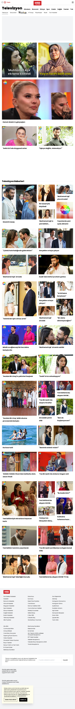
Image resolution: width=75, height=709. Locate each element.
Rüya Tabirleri (8, 642)
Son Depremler (56, 596)
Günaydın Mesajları (58, 613)
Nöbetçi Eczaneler (33, 610)
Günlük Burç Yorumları (34, 620)
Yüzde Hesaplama (33, 644)
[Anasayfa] (7, 592)
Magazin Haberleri (9, 606)
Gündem (27, 9)
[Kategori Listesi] (72, 2)
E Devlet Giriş (31, 617)
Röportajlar (38, 12)
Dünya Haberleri (8, 610)
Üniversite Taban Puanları (11, 640)
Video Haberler (8, 638)
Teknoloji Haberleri (9, 617)
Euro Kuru (30, 599)
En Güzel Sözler (8, 647)
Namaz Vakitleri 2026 (34, 606)
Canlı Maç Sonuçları (10, 633)
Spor (48, 9)
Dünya (42, 9)
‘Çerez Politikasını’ (23, 694)
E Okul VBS (31, 615)
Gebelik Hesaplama (34, 639)
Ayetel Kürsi (55, 606)
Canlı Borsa (31, 603)
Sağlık (59, 9)
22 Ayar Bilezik (8, 631)
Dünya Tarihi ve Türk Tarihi (11, 645)
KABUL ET (23, 699)
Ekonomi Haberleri (9, 601)
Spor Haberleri (8, 608)
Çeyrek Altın (55, 617)
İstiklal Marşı (31, 613)
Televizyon (12, 8)
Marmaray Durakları (34, 626)
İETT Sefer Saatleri (33, 637)
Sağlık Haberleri (8, 613)
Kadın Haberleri (8, 615)
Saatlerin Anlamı (57, 608)
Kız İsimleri (31, 631)
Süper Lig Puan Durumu (10, 635)
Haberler (6, 599)
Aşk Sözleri (55, 610)
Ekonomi (35, 9)
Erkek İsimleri (31, 628)
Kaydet (65, 660)
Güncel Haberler (8, 603)
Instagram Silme (57, 603)
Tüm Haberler (53, 12)
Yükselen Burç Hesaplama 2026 (37, 642)
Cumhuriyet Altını (9, 628)
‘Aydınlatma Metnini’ (10, 696)
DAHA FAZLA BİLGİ (10, 699)
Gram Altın (55, 615)
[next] (72, 60)
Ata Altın (6, 626)
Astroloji (54, 599)
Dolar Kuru (31, 596)
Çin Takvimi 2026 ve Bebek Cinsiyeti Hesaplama (35, 634)
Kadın (53, 9)
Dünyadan (13, 12)
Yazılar (66, 9)
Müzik (45, 12)
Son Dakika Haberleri (10, 596)
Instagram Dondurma (59, 601)
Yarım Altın (55, 620)
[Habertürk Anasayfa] (37, 3)
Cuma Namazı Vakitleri (35, 608)
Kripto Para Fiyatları (33, 601)
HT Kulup (30, 12)
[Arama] (2, 2)
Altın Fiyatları (7, 620)
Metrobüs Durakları (9, 650)
